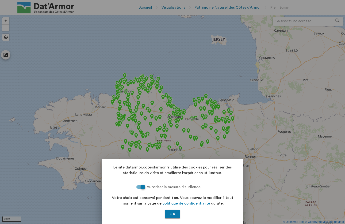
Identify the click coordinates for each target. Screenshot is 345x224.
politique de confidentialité (186, 203)
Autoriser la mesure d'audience (173, 187)
